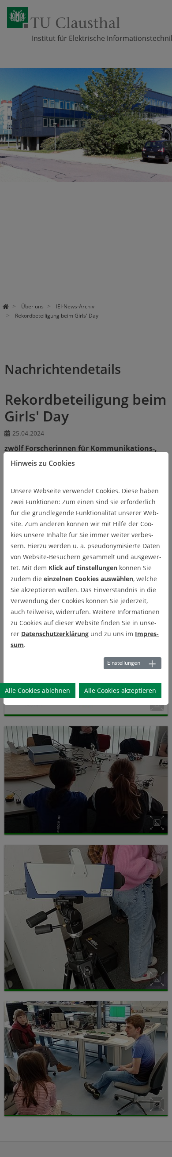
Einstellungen (123, 662)
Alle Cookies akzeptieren (120, 690)
